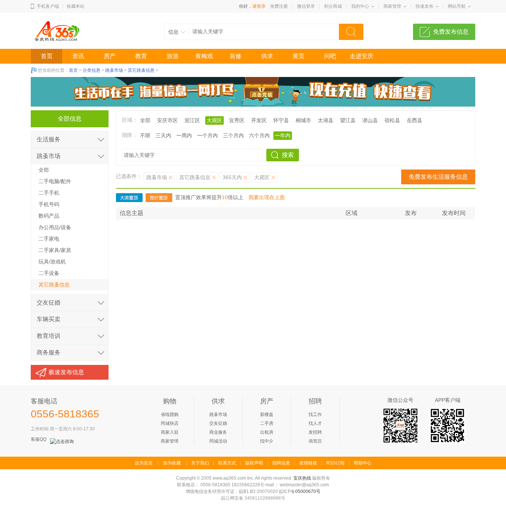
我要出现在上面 (267, 197)
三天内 (163, 135)
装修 (236, 56)
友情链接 (308, 463)
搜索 (288, 155)
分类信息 (91, 70)
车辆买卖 (48, 319)
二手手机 (49, 193)
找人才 (315, 423)
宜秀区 (236, 120)
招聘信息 (281, 463)
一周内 (184, 135)
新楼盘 (266, 414)
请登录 (259, 6)
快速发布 (424, 6)
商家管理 (392, 6)
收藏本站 (75, 6)
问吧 (330, 56)
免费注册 (279, 6)
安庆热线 (302, 478)
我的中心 (360, 6)
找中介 (266, 441)
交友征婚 (48, 302)
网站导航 (457, 6)
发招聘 (315, 432)
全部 (145, 120)
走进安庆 (361, 56)
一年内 (282, 135)
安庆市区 (167, 120)
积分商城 (333, 6)
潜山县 (370, 120)
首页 (47, 56)
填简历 (315, 441)
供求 (267, 56)
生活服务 (48, 139)
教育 (141, 56)
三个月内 (233, 135)
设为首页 (144, 463)
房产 (110, 56)
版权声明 (254, 463)
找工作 (315, 414)
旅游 (173, 56)
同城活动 (218, 441)
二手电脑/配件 (55, 181)
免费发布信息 (451, 31)
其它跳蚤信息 (141, 70)
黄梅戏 (204, 56)
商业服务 (218, 432)
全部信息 (69, 118)
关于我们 (200, 463)
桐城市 (303, 120)
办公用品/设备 (55, 227)
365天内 (232, 177)
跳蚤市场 (114, 70)
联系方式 (227, 463)
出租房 (266, 432)
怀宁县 (281, 120)
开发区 (259, 120)
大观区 (262, 177)
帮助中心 (363, 463)
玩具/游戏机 (52, 262)
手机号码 (49, 204)
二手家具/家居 (55, 250)
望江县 (348, 120)
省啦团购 (170, 414)
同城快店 (170, 423)
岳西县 (414, 120)
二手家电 (49, 239)
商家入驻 (170, 432)
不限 (145, 135)
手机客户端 (48, 6)
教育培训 (48, 336)
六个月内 (259, 135)
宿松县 (392, 120)
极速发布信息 (66, 372)
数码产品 (49, 216)
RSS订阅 (335, 463)
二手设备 (49, 273)
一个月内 (207, 135)
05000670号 (307, 491)
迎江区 (192, 120)
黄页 (298, 56)
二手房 (266, 423)
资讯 (78, 56)
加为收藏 (172, 463)
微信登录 (306, 6)
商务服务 (48, 352)
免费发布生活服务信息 (438, 177)
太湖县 (325, 120)
